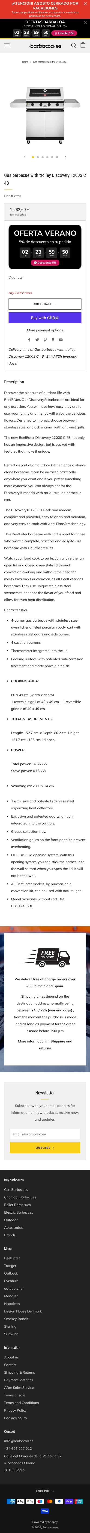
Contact (10, 1365)
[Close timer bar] (85, 4)
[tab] (33, 157)
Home (25, 61)
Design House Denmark (23, 1311)
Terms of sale (14, 1395)
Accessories (13, 1227)
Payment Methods (18, 1380)
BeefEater (12, 196)
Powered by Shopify (45, 1522)
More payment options (45, 330)
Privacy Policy (15, 1410)
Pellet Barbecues (17, 1205)
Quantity (16, 277)
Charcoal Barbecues (20, 1197)
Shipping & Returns (19, 1372)
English (42, 1491)
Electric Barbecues (18, 1212)
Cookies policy (15, 1418)
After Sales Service (19, 1387)
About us (11, 1357)
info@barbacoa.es (18, 1441)
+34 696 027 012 (18, 1448)
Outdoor (11, 1220)
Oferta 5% (66, 33)
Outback (11, 1273)
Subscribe (43, 1147)
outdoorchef (14, 1288)
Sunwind (11, 1334)
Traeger (10, 1265)
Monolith (11, 1296)
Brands (9, 1235)
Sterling (10, 1326)
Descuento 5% (46, 262)
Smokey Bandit (16, 1319)
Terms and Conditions (21, 1403)
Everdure (11, 1281)
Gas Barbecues (16, 1189)
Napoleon (12, 1303)
